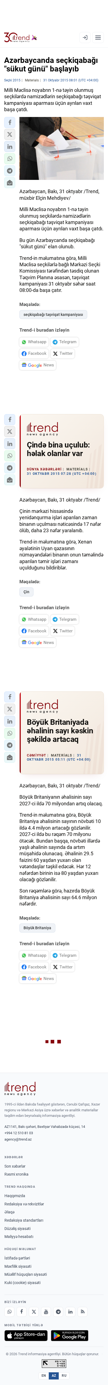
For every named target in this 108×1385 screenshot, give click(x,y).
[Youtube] (46, 1312)
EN (44, 1376)
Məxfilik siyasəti (17, 1266)
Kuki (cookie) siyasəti (22, 1282)
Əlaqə (9, 1212)
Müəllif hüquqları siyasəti (25, 1274)
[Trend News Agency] (19, 1089)
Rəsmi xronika (16, 1174)
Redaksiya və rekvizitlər (24, 1204)
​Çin (26, 592)
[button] (9, 122)
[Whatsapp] (9, 1312)
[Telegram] (58, 1312)
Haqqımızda (14, 1196)
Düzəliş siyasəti (17, 1228)
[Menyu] (98, 37)
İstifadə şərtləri (17, 1258)
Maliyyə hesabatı (18, 1236)
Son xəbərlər (14, 1166)
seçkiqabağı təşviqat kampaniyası (53, 314)
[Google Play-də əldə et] (69, 1335)
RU (64, 1376)
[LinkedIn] (70, 1312)
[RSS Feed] (83, 1312)
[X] (34, 1312)
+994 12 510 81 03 (18, 1133)
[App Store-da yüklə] (26, 1335)
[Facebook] (22, 1312)
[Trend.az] (20, 37)
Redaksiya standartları (23, 1220)
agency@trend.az (18, 1139)
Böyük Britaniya (37, 928)
